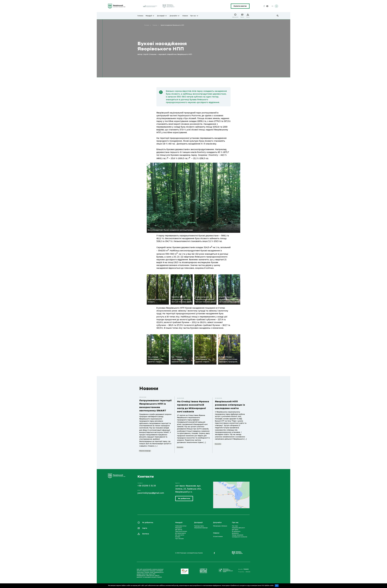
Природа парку (199, 526)
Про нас (193, 16)
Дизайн (240, 569)
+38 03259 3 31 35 (146, 486)
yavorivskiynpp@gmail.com (150, 493)
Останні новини (218, 536)
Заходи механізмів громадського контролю (239, 536)
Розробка (244, 571)
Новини (185, 16)
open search (277, 16)
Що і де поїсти (179, 535)
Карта (242, 17)
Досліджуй (160, 16)
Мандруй (149, 16)
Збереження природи (201, 527)
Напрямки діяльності (238, 527)
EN (272, 6)
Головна (140, 16)
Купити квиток (240, 6)
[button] (267, 6)
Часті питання (179, 538)
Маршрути (178, 527)
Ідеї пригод (178, 529)
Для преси (235, 529)
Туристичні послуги (181, 531)
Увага (248, 17)
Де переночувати (180, 533)
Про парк (235, 526)
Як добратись (184, 498)
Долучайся (173, 16)
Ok (276, 585)
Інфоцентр (235, 17)
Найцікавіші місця (180, 526)
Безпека (145, 534)
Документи (235, 533)
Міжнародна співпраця (220, 526)
